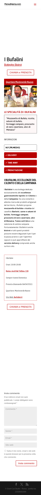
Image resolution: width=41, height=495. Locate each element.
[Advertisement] (20, 30)
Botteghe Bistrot (13, 64)
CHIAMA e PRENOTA (21, 72)
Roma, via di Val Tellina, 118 (17, 271)
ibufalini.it (18, 297)
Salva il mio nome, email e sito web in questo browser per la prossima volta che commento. (20, 454)
